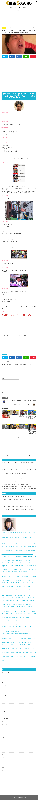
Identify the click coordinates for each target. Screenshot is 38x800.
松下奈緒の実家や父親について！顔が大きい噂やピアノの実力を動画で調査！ (16, 580)
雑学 (2, 770)
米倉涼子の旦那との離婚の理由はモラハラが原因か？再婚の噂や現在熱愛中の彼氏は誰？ (18, 608)
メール (3, 383)
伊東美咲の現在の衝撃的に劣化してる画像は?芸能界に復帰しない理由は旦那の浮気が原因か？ (19, 597)
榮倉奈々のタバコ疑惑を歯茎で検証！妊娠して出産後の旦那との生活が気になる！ (17, 626)
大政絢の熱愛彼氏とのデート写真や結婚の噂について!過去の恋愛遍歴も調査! (16, 571)
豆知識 (3, 767)
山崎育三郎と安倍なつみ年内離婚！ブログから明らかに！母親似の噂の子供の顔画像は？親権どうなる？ (19, 463)
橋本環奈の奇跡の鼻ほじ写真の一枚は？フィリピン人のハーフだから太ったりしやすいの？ (18, 656)
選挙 (16, 7)
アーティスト (4, 688)
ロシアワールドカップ (6, 714)
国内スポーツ (4, 27)
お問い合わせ (19, 7)
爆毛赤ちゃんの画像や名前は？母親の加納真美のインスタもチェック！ (15, 481)
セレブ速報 (18, 797)
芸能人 (3, 763)
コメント (3, 366)
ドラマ (3, 708)
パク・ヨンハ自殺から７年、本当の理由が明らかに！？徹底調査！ (14, 473)
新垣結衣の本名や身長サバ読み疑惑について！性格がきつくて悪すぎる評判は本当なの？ (18, 642)
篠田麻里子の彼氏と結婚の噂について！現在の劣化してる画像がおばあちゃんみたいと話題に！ (19, 543)
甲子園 (3, 757)
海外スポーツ (4, 744)
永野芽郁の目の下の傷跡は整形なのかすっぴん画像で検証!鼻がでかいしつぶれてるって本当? (19, 532)
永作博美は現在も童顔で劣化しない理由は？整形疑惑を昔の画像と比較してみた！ (17, 595)
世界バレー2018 (5, 718)
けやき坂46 (4, 685)
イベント (3, 692)
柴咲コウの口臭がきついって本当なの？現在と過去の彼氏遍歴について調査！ (16, 560)
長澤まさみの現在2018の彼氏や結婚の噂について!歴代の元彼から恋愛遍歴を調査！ (17, 617)
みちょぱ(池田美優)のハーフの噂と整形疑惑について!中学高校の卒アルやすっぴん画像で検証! (19, 569)
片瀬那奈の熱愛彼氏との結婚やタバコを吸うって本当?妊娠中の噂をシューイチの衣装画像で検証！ (19, 479)
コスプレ (3, 698)
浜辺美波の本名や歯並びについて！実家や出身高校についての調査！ (14, 624)
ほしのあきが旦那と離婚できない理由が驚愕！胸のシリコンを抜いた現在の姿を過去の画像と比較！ (19, 467)
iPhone (3, 675)
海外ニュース (4, 750)
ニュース (3, 711)
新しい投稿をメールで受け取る (8, 394)
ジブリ (3, 705)
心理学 (3, 734)
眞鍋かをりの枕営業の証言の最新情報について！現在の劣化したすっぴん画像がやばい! (17, 562)
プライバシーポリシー (25, 7)
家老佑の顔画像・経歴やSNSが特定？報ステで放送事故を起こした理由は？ (15, 484)
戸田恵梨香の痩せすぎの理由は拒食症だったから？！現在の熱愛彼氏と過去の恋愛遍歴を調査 (19, 488)
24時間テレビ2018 (5, 672)
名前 (3, 378)
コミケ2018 (4, 701)
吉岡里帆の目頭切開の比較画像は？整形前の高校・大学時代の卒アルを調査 (15, 631)
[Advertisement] (19, 18)
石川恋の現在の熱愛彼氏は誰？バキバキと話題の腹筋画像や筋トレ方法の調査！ (16, 586)
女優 (13, 7)
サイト (3, 387)
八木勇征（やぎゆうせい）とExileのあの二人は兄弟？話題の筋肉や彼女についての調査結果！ (19, 475)
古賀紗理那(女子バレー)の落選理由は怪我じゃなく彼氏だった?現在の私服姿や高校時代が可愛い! (19, 470)
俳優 (2, 721)
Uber (3, 682)
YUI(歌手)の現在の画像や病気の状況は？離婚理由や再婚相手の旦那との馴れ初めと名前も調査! (19, 535)
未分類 (3, 737)
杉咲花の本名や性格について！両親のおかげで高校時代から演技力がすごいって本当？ (17, 554)
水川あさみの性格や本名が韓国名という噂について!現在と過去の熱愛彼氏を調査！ (17, 537)
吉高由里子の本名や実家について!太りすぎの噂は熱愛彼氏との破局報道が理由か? (16, 604)
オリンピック (4, 695)
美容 (2, 760)
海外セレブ (4, 747)
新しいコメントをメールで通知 (8, 392)
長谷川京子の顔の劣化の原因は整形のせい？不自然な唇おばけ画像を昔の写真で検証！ (17, 606)
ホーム (11, 7)
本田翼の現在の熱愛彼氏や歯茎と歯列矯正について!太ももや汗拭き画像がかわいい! (17, 633)
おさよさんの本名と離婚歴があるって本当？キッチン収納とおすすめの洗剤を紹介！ (17, 486)
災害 (2, 754)
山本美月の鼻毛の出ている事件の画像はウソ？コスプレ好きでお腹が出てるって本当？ (17, 628)
